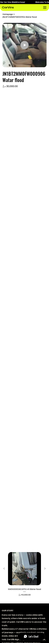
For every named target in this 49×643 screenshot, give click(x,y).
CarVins (8, 7)
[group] (24, 576)
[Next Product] (45, 568)
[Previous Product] (4, 568)
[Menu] (44, 7)
